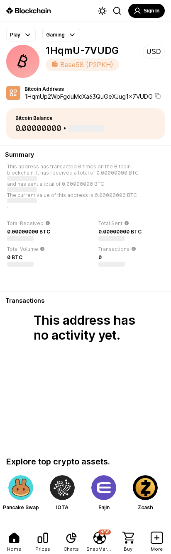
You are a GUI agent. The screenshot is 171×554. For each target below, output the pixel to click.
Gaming (55, 35)
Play (15, 35)
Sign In (151, 11)
